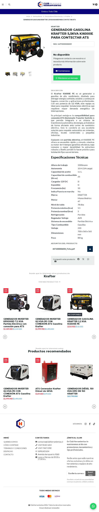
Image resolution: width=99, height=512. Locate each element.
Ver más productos (49, 282)
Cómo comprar (11, 445)
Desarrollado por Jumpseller (49, 508)
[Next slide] (44, 47)
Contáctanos (64, 71)
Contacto (9, 455)
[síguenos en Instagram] (85, 424)
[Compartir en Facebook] (78, 259)
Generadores (37, 16)
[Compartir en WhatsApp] (88, 259)
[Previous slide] (9, 47)
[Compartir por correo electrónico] (55, 261)
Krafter (67, 16)
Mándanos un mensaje (68, 78)
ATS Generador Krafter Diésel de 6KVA (48, 389)
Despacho (8, 451)
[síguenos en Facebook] (89, 424)
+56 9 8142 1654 (44, 445)
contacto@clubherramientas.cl (50, 442)
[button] (5, 337)
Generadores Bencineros (54, 16)
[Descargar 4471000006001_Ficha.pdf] (90, 249)
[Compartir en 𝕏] (83, 259)
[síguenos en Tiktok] (94, 424)
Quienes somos (11, 442)
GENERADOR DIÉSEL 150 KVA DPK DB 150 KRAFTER (80, 391)
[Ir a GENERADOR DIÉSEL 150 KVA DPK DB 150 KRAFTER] (81, 372)
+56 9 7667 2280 (44, 448)
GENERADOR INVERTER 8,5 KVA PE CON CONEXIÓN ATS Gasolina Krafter (48, 323)
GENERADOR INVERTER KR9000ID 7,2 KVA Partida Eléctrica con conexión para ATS (15, 323)
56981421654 (43, 451)
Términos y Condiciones (15, 448)
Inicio (28, 16)
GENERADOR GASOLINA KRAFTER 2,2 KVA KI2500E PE (80, 321)
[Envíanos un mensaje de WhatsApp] (93, 506)
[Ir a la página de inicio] (49, 4)
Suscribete (90, 473)
